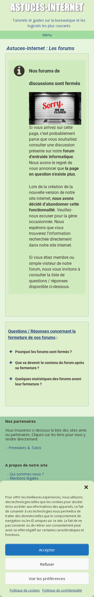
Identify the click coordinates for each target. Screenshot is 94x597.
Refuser (47, 564)
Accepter (47, 549)
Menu (47, 34)
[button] (86, 487)
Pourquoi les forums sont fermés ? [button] (43, 352)
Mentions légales (24, 478)
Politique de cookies (25, 590)
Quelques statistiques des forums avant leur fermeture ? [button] (48, 381)
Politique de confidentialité (62, 590)
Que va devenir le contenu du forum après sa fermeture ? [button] (49, 365)
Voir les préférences (47, 578)
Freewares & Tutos (25, 447)
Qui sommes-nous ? (27, 473)
